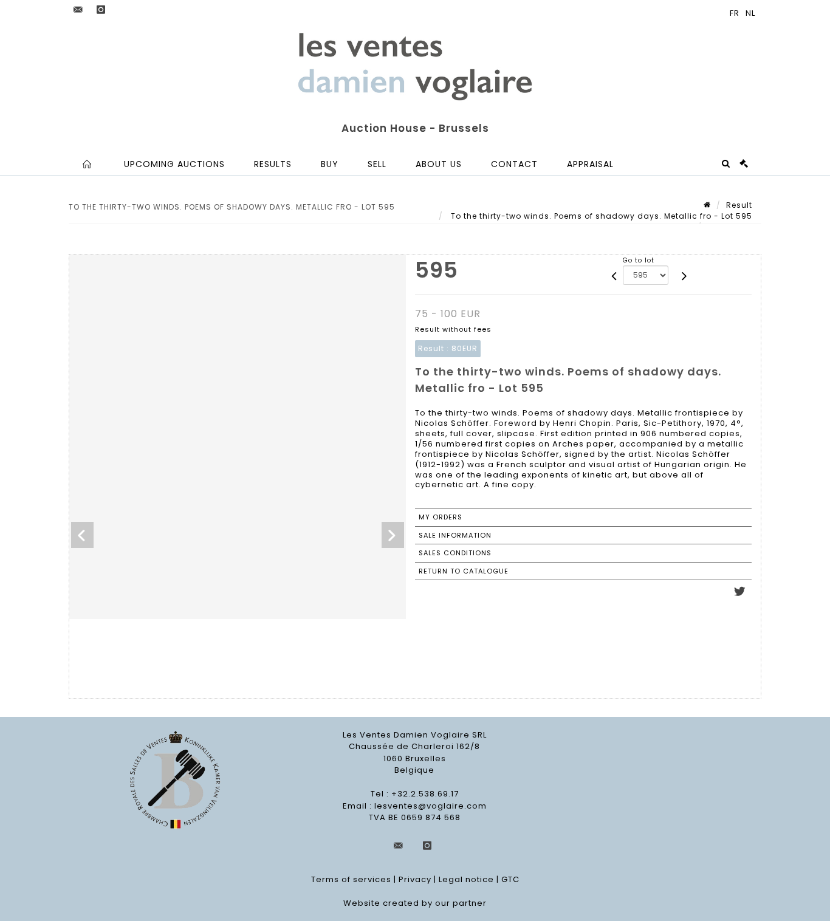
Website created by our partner (415, 903)
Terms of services (351, 879)
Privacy (415, 879)
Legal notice (466, 879)
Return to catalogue (464, 571)
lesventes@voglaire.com (430, 806)
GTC (510, 879)
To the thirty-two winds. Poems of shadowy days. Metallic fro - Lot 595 (600, 216)
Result (739, 205)
